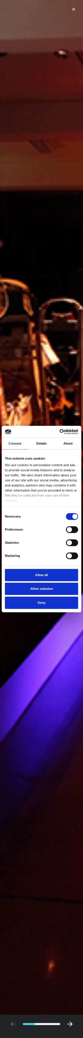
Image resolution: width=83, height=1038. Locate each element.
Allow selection (41, 588)
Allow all (41, 575)
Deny (41, 602)
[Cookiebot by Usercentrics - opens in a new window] (59, 431)
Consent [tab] (15, 443)
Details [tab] (41, 443)
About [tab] (68, 443)
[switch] (72, 529)
